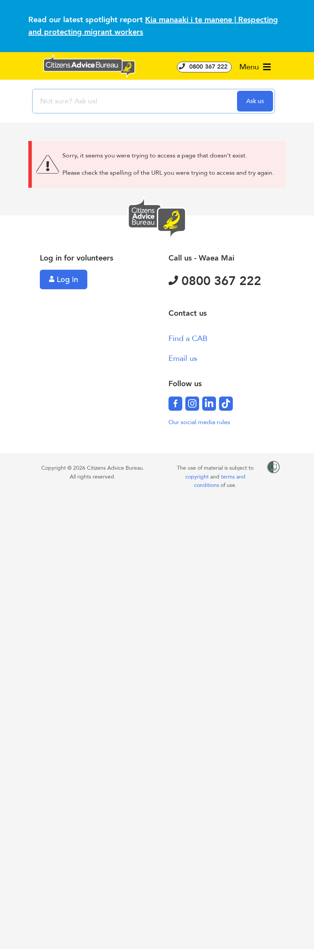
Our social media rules (199, 422)
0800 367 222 (207, 66)
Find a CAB (188, 338)
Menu (250, 67)
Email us (182, 358)
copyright (197, 476)
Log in (66, 279)
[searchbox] (135, 101)
